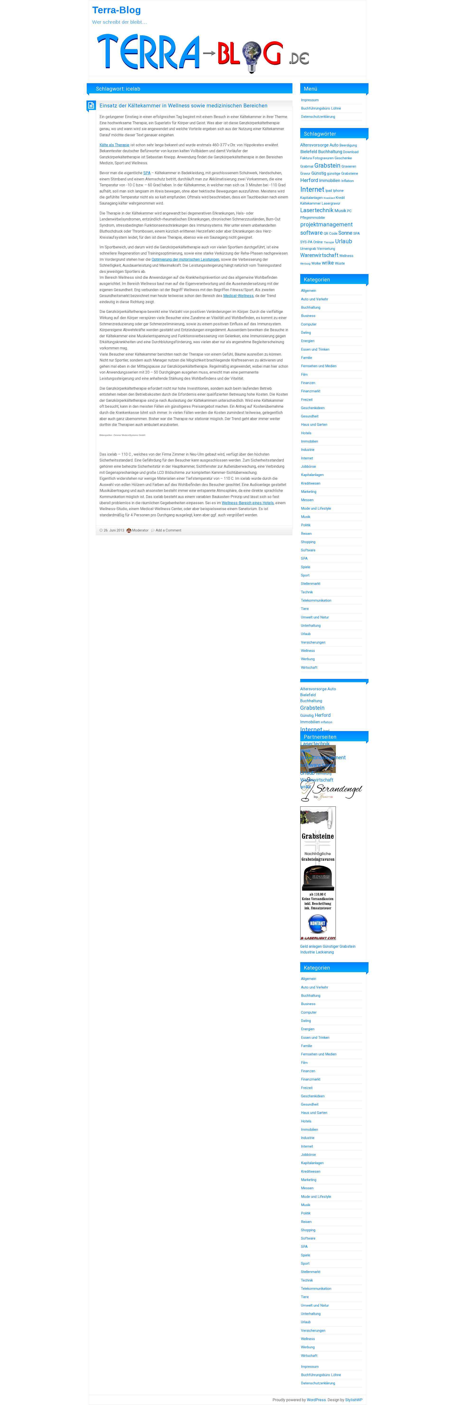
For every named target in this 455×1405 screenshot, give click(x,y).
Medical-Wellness (238, 295)
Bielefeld (308, 151)
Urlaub (343, 241)
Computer (309, 324)
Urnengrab (308, 249)
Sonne (345, 233)
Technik (307, 592)
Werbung (305, 263)
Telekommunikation (316, 600)
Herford (309, 180)
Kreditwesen (310, 483)
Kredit (340, 198)
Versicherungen (313, 642)
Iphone (338, 190)
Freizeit (307, 400)
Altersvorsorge (314, 145)
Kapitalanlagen (311, 198)
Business (308, 316)
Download (351, 152)
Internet (312, 189)
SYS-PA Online (311, 242)
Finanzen (308, 383)
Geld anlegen (311, 946)
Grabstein (327, 165)
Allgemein (308, 290)
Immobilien (329, 180)
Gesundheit (309, 416)
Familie (306, 358)
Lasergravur (331, 203)
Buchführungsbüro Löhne (321, 108)
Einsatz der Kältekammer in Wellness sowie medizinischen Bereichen (184, 105)
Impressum (310, 100)
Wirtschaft (309, 667)
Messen (307, 500)
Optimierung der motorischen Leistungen (185, 259)
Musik (340, 210)
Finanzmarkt (310, 391)
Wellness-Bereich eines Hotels (248, 503)
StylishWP (354, 1400)
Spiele (305, 567)
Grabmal (306, 166)
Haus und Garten (314, 424)
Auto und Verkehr (314, 299)
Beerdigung (348, 145)
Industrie (307, 450)
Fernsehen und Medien (319, 366)
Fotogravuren (323, 158)
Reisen (306, 533)
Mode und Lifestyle (316, 508)
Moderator (140, 530)
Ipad (328, 190)
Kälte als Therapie (114, 145)
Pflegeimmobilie (312, 217)
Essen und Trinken (315, 349)
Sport (305, 575)
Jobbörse (308, 466)
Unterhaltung (311, 625)
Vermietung (326, 249)
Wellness (346, 256)
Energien (307, 341)
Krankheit (329, 198)
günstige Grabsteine (342, 173)
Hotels (306, 433)
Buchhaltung (330, 151)
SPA (146, 173)
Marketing (308, 492)
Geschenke (343, 158)
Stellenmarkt (310, 583)
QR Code (330, 233)
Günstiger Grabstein (339, 946)
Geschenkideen (313, 408)
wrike (328, 263)
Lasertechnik (316, 210)
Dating (306, 332)
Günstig (318, 173)
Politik (305, 525)
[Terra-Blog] (203, 52)
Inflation (347, 181)
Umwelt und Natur (315, 617)
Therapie (329, 242)
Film (304, 374)
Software (308, 550)
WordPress (316, 1400)
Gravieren (348, 166)
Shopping (308, 542)
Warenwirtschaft (319, 255)
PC (349, 211)
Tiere (305, 609)
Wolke (316, 263)
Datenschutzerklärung (318, 116)
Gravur (305, 173)
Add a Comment (168, 530)
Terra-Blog (116, 10)
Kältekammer (310, 203)
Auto (334, 145)
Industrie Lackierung (317, 952)
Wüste (340, 263)
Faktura (306, 158)
